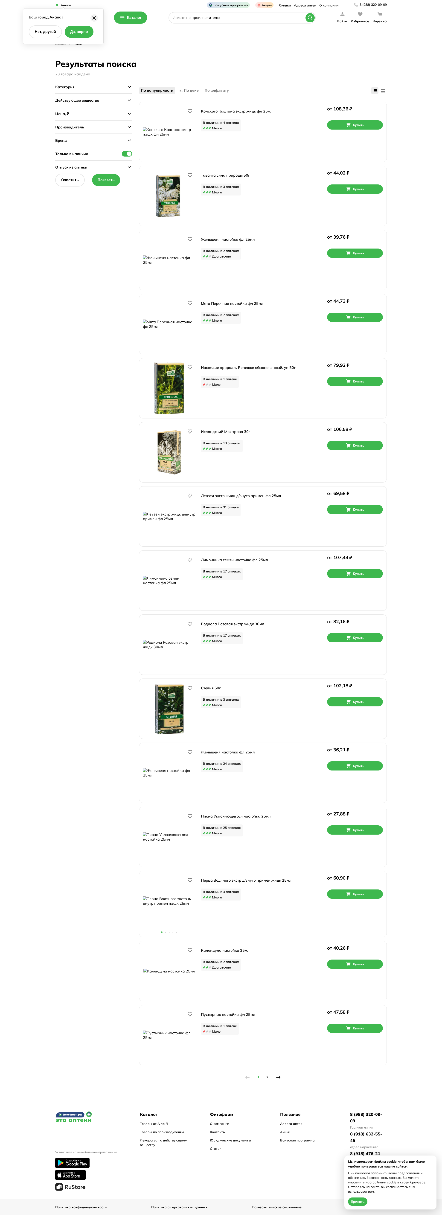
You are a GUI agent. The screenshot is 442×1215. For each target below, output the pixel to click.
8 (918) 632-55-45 (366, 1137)
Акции (267, 5)
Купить (358, 125)
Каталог (134, 18)
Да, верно (79, 32)
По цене (191, 90)
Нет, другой (45, 32)
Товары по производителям (162, 1132)
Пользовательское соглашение (277, 1207)
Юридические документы (230, 1140)
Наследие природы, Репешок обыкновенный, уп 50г (248, 367)
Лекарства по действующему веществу (163, 1142)
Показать (106, 180)
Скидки (285, 5)
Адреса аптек (305, 5)
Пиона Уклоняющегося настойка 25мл (236, 816)
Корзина (380, 21)
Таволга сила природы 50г (225, 175)
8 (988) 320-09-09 (373, 5)
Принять (358, 1201)
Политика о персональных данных (179, 1207)
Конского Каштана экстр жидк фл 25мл (237, 111)
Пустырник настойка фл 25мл (228, 1014)
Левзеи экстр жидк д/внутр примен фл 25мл (241, 495)
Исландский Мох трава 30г (225, 431)
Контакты (218, 1132)
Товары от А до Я (154, 1124)
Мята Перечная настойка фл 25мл (232, 303)
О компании (328, 5)
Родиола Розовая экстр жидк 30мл (232, 624)
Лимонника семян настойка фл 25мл (234, 559)
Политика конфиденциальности (81, 1207)
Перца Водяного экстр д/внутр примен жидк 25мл (246, 880)
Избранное (360, 21)
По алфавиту (217, 90)
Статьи (215, 1149)
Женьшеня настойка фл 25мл (228, 239)
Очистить (70, 180)
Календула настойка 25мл (225, 950)
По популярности (157, 90)
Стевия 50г (211, 688)
